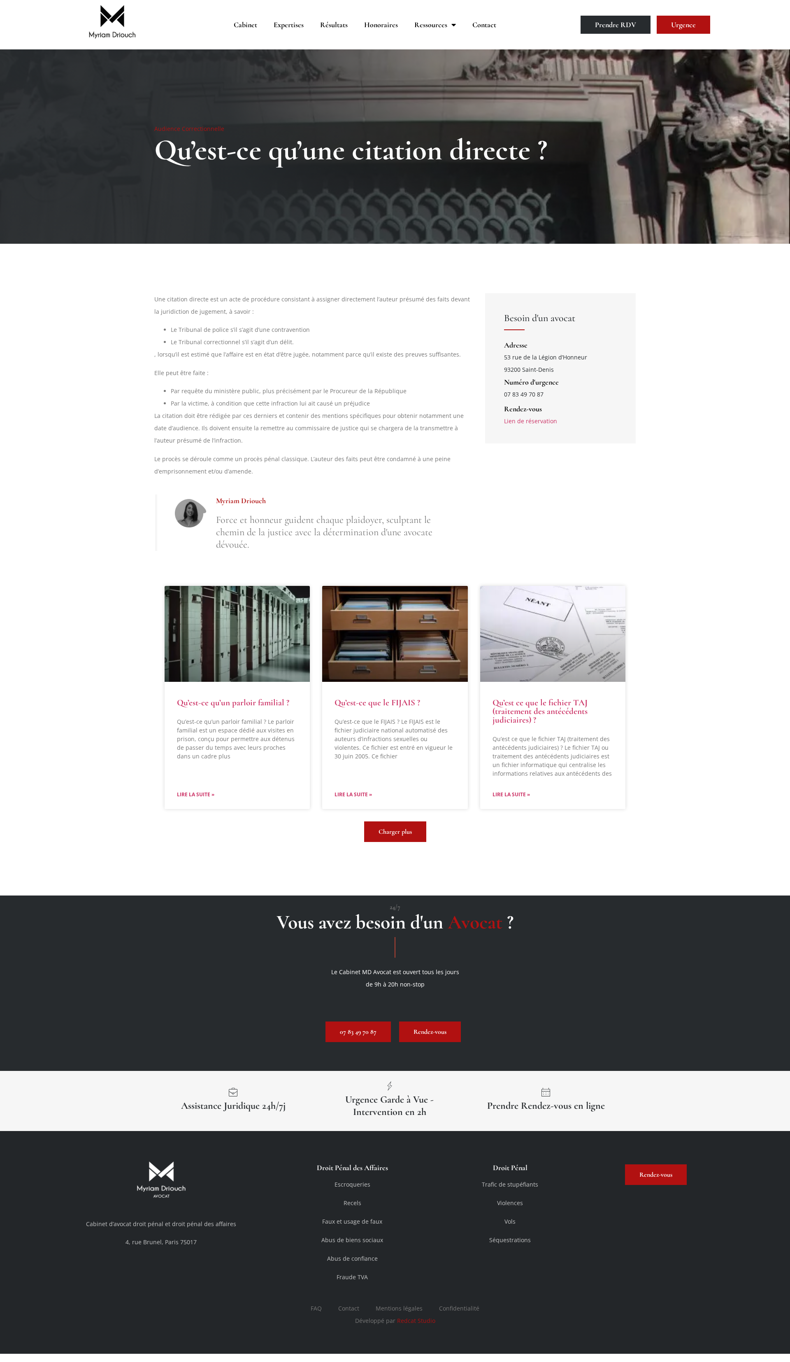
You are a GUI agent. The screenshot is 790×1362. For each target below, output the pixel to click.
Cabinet (245, 24)
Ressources (430, 24)
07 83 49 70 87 (524, 394)
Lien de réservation (530, 421)
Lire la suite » (195, 794)
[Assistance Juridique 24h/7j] (233, 1091)
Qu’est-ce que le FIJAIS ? (377, 702)
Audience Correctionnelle (189, 129)
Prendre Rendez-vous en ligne (546, 1106)
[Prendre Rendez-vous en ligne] (546, 1091)
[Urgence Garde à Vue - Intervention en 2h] (389, 1085)
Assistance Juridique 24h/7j (233, 1106)
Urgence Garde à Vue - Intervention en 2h (389, 1106)
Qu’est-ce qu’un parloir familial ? (233, 702)
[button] (395, 831)
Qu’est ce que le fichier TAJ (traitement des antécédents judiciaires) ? (540, 711)
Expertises (289, 24)
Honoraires (381, 24)
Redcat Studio (416, 1321)
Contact (484, 24)
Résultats (334, 24)
